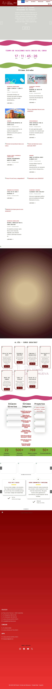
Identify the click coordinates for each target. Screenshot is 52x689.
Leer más (10, 103)
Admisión (9, 121)
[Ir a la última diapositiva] (2, 22)
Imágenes (48, 1)
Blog (50, 4)
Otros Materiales (33, 121)
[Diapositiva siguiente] (50, 22)
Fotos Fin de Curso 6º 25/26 (26, 440)
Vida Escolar (40, 1)
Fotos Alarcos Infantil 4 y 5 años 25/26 (26, 432)
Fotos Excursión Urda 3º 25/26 (26, 444)
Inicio (23, 1)
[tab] (21, 474)
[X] (32, 649)
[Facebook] (24, 649)
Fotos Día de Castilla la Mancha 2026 (26, 417)
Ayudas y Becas (10, 155)
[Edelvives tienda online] (15, 417)
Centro (26, 1)
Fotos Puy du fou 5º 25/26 (26, 421)
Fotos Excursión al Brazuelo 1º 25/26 (26, 436)
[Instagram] (20, 649)
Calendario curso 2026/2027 (36, 191)
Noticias (31, 87)
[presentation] (15, 79)
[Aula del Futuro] (39, 416)
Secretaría (33, 1)
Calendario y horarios (34, 86)
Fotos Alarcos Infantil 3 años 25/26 (26, 426)
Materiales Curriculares (13, 86)
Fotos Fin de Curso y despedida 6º (26, 411)
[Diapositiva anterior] (1, 468)
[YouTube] (28, 649)
